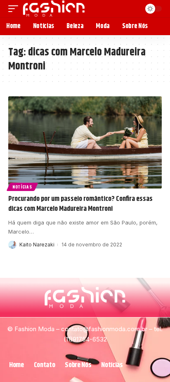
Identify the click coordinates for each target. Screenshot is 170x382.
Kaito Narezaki (36, 244)
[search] (133, 8)
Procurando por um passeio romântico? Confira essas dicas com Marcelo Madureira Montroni (80, 203)
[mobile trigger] (15, 8)
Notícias (22, 187)
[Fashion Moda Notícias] (53, 8)
